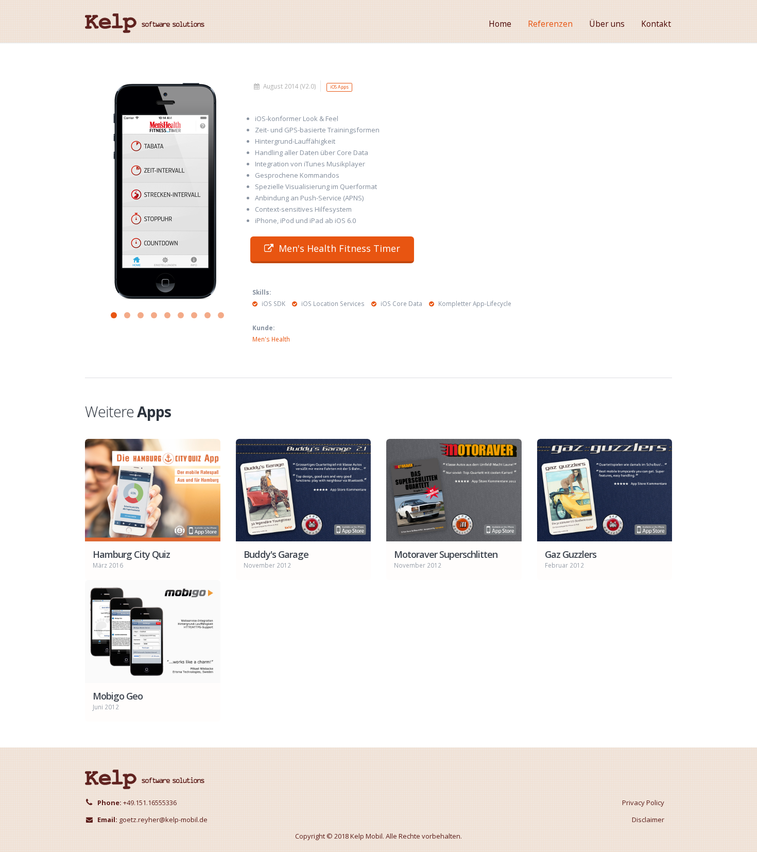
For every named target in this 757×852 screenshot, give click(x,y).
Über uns (607, 23)
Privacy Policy (643, 802)
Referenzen (550, 23)
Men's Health (271, 339)
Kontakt (656, 23)
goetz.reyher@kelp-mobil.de (163, 819)
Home (500, 23)
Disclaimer (648, 819)
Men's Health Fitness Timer (339, 248)
